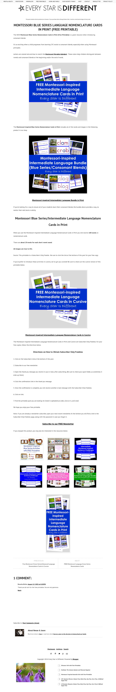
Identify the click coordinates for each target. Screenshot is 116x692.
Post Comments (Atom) (31, 623)
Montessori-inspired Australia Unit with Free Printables (76, 674)
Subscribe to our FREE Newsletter (58, 423)
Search (66, 649)
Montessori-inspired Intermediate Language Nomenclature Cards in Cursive (58, 335)
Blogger (75, 659)
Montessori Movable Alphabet (56, 54)
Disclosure (51, 649)
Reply (19, 590)
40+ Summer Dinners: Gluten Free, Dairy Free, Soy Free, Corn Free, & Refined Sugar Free (82, 679)
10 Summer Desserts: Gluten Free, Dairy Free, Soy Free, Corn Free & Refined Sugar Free (82, 684)
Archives (59, 649)
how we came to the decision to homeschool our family (69, 634)
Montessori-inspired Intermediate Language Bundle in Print (58, 200)
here (40, 634)
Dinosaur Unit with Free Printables (70, 665)
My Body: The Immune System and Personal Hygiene (75, 670)
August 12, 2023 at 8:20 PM (37, 584)
